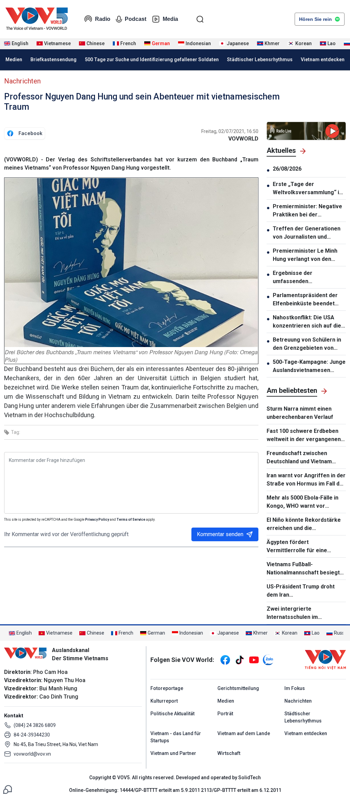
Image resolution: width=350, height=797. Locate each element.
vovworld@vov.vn (32, 754)
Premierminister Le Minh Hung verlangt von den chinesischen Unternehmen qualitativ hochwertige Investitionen (308, 255)
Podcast (135, 19)
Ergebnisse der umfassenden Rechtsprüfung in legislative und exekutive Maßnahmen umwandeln (309, 277)
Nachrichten (22, 81)
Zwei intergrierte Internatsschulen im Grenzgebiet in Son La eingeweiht (295, 613)
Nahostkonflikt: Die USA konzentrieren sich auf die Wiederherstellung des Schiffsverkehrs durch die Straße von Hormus (307, 322)
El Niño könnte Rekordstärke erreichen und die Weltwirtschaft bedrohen (304, 524)
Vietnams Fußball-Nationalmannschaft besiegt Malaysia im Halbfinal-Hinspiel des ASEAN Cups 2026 (305, 569)
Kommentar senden (220, 534)
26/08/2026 (287, 168)
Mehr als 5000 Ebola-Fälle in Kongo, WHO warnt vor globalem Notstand (302, 502)
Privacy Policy (97, 519)
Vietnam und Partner (173, 753)
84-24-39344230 (32, 735)
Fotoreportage (166, 688)
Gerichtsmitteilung (238, 688)
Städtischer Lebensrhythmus (260, 59)
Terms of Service (131, 519)
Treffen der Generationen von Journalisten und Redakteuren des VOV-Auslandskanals (306, 233)
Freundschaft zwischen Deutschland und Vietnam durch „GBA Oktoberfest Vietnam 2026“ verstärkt (299, 458)
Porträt (225, 713)
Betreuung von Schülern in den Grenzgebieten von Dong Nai (307, 344)
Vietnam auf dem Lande (243, 733)
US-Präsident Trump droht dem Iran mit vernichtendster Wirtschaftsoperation (306, 591)
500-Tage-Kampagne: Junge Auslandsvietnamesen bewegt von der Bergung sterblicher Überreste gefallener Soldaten (309, 366)
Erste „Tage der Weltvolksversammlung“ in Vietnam (307, 189)
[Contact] (7, 789)
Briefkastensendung (53, 59)
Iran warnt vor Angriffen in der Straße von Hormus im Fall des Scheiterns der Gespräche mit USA (306, 480)
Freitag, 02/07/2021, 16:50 (229, 131)
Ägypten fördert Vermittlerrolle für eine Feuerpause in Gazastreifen (303, 547)
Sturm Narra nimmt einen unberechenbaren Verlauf (300, 413)
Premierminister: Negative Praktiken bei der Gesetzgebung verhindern (307, 211)
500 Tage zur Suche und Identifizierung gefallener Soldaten (152, 59)
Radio (102, 19)
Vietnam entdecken (323, 59)
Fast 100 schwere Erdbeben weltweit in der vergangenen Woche (304, 435)
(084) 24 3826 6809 (35, 725)
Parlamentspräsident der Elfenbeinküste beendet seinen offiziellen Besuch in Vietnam (308, 300)
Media (170, 19)
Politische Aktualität (172, 713)
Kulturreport (164, 701)
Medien (13, 59)
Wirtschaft (228, 753)
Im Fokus (294, 688)
